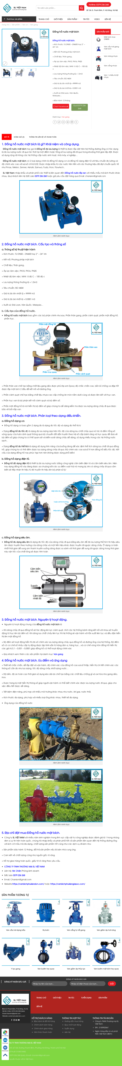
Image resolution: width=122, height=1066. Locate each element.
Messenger (5, 1050)
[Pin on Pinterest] (68, 122)
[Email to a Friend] (63, 122)
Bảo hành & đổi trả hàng (44, 1021)
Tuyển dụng (86, 997)
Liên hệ (108, 19)
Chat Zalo (5, 1043)
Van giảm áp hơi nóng (106, 930)
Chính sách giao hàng (43, 1028)
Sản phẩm (72, 19)
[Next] (45, 47)
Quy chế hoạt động (73, 1025)
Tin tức (86, 19)
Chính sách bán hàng (43, 1025)
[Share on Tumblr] (76, 122)
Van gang (34, 24)
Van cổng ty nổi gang (76, 930)
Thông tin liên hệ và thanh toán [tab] (42, 137)
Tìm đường (5, 1035)
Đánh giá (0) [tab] (19, 137)
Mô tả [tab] (6, 137)
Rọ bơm (46, 930)
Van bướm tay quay (46, 969)
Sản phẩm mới (103, 32)
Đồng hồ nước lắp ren (75, 172)
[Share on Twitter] (59, 122)
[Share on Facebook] (55, 122)
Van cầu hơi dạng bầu (15, 930)
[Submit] (81, 8)
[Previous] (6, 47)
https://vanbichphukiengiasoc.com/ (67, 883)
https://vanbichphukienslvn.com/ (28, 883)
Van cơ (25, 24)
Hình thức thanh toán (43, 1032)
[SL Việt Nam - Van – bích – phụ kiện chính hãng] (17, 8)
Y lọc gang (15, 969)
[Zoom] (5, 63)
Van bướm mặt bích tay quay (106, 969)
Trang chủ (44, 19)
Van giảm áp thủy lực (76, 969)
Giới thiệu (58, 19)
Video (97, 19)
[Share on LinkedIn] (72, 122)
